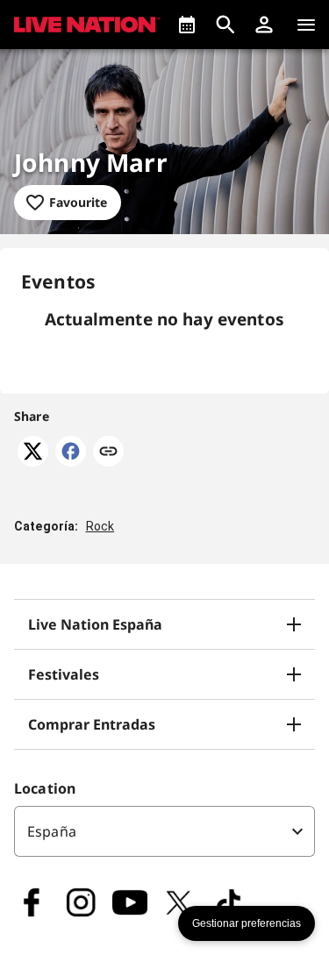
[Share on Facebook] (70, 461)
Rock (100, 526)
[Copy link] (108, 452)
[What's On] (187, 24)
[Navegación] (306, 24)
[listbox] (164, 831)
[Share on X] (33, 461)
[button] (264, 24)
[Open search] (225, 24)
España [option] (51, 831)
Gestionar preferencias (246, 923)
